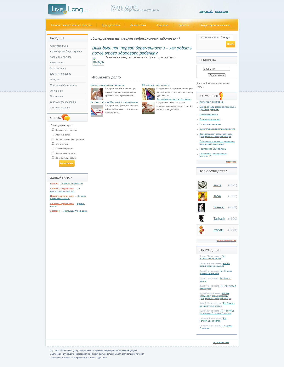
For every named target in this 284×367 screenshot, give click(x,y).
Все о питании (58, 68)
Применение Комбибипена (213, 149)
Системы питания (60, 107)
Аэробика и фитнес (60, 57)
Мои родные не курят (65, 153)
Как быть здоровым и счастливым (135, 9)
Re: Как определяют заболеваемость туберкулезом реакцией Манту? (215, 296)
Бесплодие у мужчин (210, 119)
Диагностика (138, 24)
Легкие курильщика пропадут (69, 139)
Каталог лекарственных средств (71, 24)
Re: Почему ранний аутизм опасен (217, 304)
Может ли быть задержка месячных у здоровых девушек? (218, 108)
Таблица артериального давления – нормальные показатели (217, 142)
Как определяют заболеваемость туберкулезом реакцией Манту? (216, 135)
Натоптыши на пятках (72, 183)
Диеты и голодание (60, 73)
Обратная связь (221, 342)
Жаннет (218, 207)
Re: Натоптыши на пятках (212, 257)
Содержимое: (111, 88)
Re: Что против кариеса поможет (215, 264)
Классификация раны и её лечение (173, 99)
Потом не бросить (64, 148)
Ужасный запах (63, 135)
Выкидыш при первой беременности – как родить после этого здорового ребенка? (142, 50)
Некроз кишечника (209, 114)
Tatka (217, 196)
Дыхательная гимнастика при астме (217, 129)
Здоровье (162, 24)
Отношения (56, 90)
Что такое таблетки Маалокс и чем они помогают (115, 102)
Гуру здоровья (111, 24)
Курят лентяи (61, 144)
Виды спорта (57, 62)
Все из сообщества (226, 240)
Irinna (217, 185)
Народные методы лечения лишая (107, 85)
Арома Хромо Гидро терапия (66, 51)
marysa (218, 230)
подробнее (231, 162)
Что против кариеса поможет (65, 189)
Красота (184, 24)
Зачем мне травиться (66, 130)
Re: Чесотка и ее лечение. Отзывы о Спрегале (217, 312)
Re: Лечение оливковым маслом (216, 272)
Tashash (219, 218)
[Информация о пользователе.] (202, 188)
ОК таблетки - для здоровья (155, 85)
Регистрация (221, 11)
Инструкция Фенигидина (75, 211)
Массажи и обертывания (63, 85)
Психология (56, 96)
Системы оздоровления (63, 102)
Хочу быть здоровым (65, 158)
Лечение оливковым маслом (68, 197)
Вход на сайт (206, 11)
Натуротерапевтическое (214, 24)
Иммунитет (56, 79)
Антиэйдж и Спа (59, 45)
